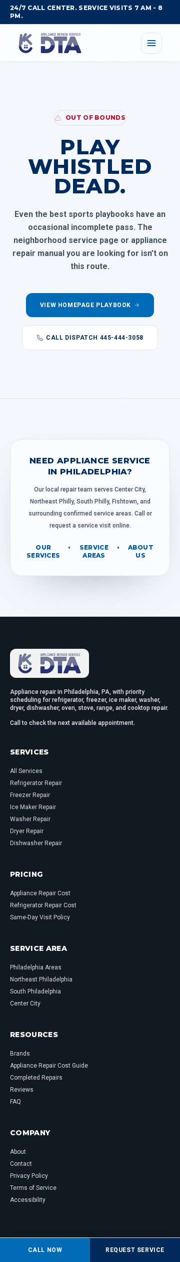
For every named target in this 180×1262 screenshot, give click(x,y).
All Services (26, 771)
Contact (21, 1163)
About (18, 1151)
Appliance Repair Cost (40, 893)
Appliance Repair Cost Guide (49, 1065)
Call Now (45, 1249)
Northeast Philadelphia (41, 979)
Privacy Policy (29, 1175)
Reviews (22, 1089)
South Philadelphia (35, 991)
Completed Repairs (36, 1077)
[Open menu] (151, 43)
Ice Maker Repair (33, 807)
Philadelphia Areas (36, 967)
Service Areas (94, 551)
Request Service (135, 1249)
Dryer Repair (27, 831)
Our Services (43, 551)
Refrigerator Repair (36, 783)
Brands (20, 1053)
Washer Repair (30, 819)
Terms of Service (33, 1187)
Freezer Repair (30, 795)
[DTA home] (50, 43)
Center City (25, 1003)
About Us (141, 551)
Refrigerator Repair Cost (43, 905)
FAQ (15, 1101)
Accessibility (28, 1199)
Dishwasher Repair (36, 843)
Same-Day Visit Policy (40, 917)
